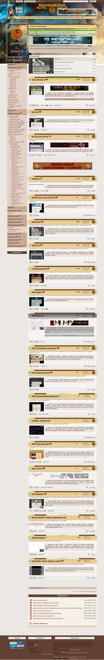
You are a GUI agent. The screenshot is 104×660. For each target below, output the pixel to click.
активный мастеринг (76, 181)
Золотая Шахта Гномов (74, 652)
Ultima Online (12, 101)
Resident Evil (15, 202)
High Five (12, 94)
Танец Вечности (38, 80)
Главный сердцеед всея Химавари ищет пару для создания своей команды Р (58, 608)
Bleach (13, 165)
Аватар (13, 191)
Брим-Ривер (37, 292)
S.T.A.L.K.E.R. (11, 231)
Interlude (12, 91)
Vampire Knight (15, 162)
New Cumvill (37, 469)
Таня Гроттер (15, 152)
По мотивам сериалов (15, 177)
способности (63, 225)
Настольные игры (14, 211)
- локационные (12, 116)
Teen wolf (14, 181)
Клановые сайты (13, 240)
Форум (77, 17)
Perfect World (12, 96)
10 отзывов (92, 309)
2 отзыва (92, 238)
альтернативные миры (56, 115)
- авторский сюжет (13, 126)
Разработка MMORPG (14, 106)
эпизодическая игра (76, 82)
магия (57, 225)
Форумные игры (33, 82)
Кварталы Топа (68, 17)
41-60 (44, 588)
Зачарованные (15, 183)
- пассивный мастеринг (15, 124)
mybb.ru (53, 139)
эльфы (74, 447)
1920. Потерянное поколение (44, 348)
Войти (19, 1)
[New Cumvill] (69, 478)
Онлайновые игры (43, 423)
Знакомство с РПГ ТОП (71, 657)
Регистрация (29, 1)
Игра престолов (15, 187)
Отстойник (38, 17)
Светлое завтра (38, 538)
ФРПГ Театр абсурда (40, 444)
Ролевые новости (13, 234)
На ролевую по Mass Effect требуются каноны (48, 618)
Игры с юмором (12, 133)
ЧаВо (82, 17)
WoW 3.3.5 (12, 81)
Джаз (37, 352)
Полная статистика (47, 654)
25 (60, 105)
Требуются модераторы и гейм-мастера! (46, 603)
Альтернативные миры (14, 131)
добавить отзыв (91, 215)
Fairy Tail (14, 161)
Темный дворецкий (16, 166)
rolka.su (30, 83)
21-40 (41, 588)
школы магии (90, 497)
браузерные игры (63, 423)
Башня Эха (36, 222)
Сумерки (14, 149)
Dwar (11, 71)
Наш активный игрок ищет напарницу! (45, 605)
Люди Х (13, 204)
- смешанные (12, 117)
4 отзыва (92, 191)
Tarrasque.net (84, 652)
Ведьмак (14, 156)
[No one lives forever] (69, 147)
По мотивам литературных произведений (60, 399)
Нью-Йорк (60, 351)
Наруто (13, 159)
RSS (85, 657)
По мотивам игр (14, 196)
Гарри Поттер (55, 497)
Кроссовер (12, 143)
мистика (58, 82)
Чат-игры (11, 111)
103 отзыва (92, 105)
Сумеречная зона (39, 269)
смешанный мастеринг (88, 82)
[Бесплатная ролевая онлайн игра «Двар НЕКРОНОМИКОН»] (77, 14)
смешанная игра (72, 318)
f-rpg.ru (57, 181)
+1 (93, 79)
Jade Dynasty (11, 99)
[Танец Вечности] (69, 90)
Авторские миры (13, 128)
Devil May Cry (15, 200)
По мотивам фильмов (15, 174)
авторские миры (43, 82)
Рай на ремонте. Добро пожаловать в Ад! (49, 517)
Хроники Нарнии (16, 153)
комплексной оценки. (74, 649)
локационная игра (65, 181)
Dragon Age (14, 199)
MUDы (10, 107)
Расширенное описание (69, 99)
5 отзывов (92, 155)
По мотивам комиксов (15, 203)
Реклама (80, 657)
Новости (31, 17)
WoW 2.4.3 (12, 79)
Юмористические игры (44, 520)
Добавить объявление (40, 623)
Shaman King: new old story (43, 198)
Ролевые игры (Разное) (15, 246)
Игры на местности (14, 219)
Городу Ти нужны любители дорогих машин (47, 613)
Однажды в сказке (16, 185)
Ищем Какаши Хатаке (40, 600)
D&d (9, 213)
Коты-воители (15, 155)
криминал (72, 351)
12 (42, 1)
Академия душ (38, 316)
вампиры (51, 82)
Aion (9, 74)
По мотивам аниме (56, 200)
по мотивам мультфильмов (16, 193)
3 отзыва (92, 130)
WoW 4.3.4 (12, 82)
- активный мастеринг (14, 121)
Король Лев (14, 194)
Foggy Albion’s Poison (41, 373)
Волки (11, 136)
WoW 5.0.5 (12, 83)
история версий (74, 658)
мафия (66, 351)
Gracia (11, 92)
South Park (81, 564)
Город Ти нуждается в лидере (42, 610)
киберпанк (56, 471)
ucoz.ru (50, 447)
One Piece (14, 168)
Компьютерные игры (15, 225)
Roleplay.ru (64, 652)
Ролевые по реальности (15, 129)
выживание (52, 271)
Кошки (11, 140)
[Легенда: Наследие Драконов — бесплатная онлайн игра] (62, 169)
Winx (13, 190)
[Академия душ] (69, 325)
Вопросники (47, 17)
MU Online (11, 97)
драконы (86, 399)
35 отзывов (92, 531)
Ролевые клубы (13, 237)
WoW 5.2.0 (12, 85)
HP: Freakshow (38, 494)
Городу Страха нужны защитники (43, 616)
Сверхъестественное (16, 184)
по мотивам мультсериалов (57, 564)
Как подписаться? (92, 33)
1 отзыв (93, 285)
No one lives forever (40, 137)
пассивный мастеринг (86, 115)
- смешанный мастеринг (15, 122)
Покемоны (14, 169)
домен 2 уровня (38, 83)
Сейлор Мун (14, 171)
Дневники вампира (16, 180)
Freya (11, 90)
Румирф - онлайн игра (41, 421)
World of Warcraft (13, 76)
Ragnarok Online (13, 102)
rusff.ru (30, 116)
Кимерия (35, 179)
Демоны (74, 399)
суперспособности (77, 471)
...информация (13, 78)
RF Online (11, 104)
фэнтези (51, 181)
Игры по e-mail (13, 243)
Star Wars (14, 175)
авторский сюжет (66, 82)
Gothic (10, 227)
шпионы (60, 139)
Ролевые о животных (14, 134)
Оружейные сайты (14, 222)
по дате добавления (92, 591)
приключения (59, 271)
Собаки (12, 137)
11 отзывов (92, 487)
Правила (62, 657)
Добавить (23, 17)
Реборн (13, 163)
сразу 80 (12, 86)
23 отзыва (92, 511)
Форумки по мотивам (44, 115)
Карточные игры (13, 216)
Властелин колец (16, 150)
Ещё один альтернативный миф (45, 396)
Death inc (36, 245)
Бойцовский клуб (14, 73)
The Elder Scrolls (16, 197)
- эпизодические (13, 119)
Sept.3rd (35, 112)
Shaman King (72, 200)
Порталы (11, 65)
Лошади (12, 139)
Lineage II (11, 88)
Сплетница (14, 178)
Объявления (57, 17)
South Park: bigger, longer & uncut (46, 561)
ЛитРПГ (10, 208)
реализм (66, 115)
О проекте (56, 657)
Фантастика (48, 295)
